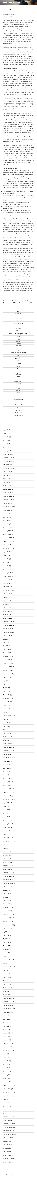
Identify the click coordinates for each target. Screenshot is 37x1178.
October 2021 (7, 628)
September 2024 (8, 506)
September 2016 (8, 841)
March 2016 (6, 862)
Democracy (18, 323)
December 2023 (8, 538)
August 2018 (6, 761)
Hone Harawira (18, 343)
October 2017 (7, 796)
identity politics (18, 345)
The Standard (18, 412)
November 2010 (7, 1085)
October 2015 (7, 879)
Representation (18, 399)
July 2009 (6, 1141)
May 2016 (6, 855)
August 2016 (6, 845)
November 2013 (7, 960)
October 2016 (7, 838)
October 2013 (7, 963)
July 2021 (5, 639)
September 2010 (8, 1092)
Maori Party (18, 366)
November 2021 (7, 625)
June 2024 (6, 517)
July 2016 (5, 848)
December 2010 (7, 1082)
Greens (18, 339)
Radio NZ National (18, 394)
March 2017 (6, 820)
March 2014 (6, 946)
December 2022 (7, 580)
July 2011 (5, 1057)
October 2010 (7, 1089)
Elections (18, 330)
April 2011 (6, 1068)
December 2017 (7, 789)
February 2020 (7, 698)
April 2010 (6, 1110)
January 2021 (6, 660)
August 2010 (6, 1096)
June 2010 (6, 1103)
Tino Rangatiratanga (18, 415)
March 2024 (6, 527)
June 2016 (6, 852)
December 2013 (7, 956)
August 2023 (7, 552)
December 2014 (7, 914)
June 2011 (6, 1061)
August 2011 (6, 1054)
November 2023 (8, 541)
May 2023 (6, 562)
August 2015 (6, 886)
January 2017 (6, 827)
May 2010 (6, 1106)
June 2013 (6, 977)
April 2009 (6, 1151)
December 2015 (7, 872)
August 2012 (6, 1012)
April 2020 (6, 691)
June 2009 (6, 1144)
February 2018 (7, 782)
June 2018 (6, 768)
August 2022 (6, 593)
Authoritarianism (18, 313)
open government (18, 381)
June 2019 (6, 726)
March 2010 (6, 1113)
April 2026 (6, 444)
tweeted (8, 303)
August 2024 (7, 510)
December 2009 (8, 1123)
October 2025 (7, 464)
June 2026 (6, 437)
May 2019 (6, 730)
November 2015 (7, 876)
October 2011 (7, 1047)
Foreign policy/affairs (18, 333)
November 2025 (8, 461)
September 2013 (8, 967)
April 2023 (6, 566)
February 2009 (7, 1158)
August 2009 (7, 1137)
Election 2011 (18, 328)
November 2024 (8, 499)
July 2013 (5, 974)
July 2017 (5, 806)
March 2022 (6, 611)
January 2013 (7, 995)
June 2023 (6, 559)
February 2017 (7, 824)
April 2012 (6, 1026)
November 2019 (7, 709)
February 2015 (7, 907)
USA (18, 421)
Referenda (18, 396)
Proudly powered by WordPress (11, 1174)
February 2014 (7, 949)
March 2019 (6, 736)
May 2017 (5, 813)
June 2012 (6, 1019)
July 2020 (5, 681)
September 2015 (8, 883)
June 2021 (6, 642)
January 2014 (7, 953)
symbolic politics (18, 408)
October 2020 (7, 670)
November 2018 (7, 750)
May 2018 (6, 771)
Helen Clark (18, 341)
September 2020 (8, 674)
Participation (18, 383)
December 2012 (7, 998)
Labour (18, 363)
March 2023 (6, 569)
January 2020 (7, 702)
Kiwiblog (18, 360)
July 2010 (5, 1099)
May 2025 (6, 478)
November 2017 (7, 792)
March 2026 (6, 447)
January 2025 (7, 492)
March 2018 (6, 778)
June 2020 (6, 684)
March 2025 (6, 485)
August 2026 (7, 430)
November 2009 (8, 1127)
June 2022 (6, 600)
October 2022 (7, 587)
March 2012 (6, 1029)
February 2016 (7, 866)
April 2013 (6, 984)
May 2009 (6, 1148)
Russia (18, 401)
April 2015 (6, 900)
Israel (18, 355)
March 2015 (6, 904)
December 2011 (7, 1040)
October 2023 (7, 545)
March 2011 (6, 1071)
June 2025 (6, 475)
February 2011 (7, 1075)
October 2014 (7, 921)
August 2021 (6, 635)
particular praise (26, 94)
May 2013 (6, 981)
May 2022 (6, 604)
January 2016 (7, 869)
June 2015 (6, 893)
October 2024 (7, 503)
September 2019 (8, 716)
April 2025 (6, 482)
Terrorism (18, 410)
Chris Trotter (18, 318)
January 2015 (7, 911)
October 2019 (7, 712)
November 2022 (7, 583)
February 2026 (7, 451)
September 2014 (8, 925)
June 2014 (6, 935)
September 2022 (8, 590)
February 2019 (7, 740)
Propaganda (18, 390)
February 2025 (7, 489)
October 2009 (7, 1130)
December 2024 (8, 496)
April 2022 (6, 607)
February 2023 (7, 573)
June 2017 (6, 810)
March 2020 (6, 695)
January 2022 (7, 618)
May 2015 (6, 897)
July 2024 (5, 513)
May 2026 (6, 440)
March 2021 (6, 653)
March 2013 (6, 988)
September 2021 (8, 632)
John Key (18, 358)
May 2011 (5, 1064)
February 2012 (7, 1033)
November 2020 (8, 667)
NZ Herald (18, 379)
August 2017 (6, 803)
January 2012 (6, 1036)
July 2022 (5, 597)
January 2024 (7, 534)
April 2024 (6, 524)
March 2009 (6, 1155)
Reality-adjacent (9, 16)
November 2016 (7, 834)
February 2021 (7, 656)
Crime (18, 320)
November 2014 (7, 918)
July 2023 (5, 555)
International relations (18, 353)
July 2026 (5, 433)
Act (18, 311)
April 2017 (6, 817)
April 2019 (6, 733)
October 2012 (7, 1005)
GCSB (18, 336)
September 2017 (8, 799)
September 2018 (8, 757)
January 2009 (7, 1162)
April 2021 (6, 649)
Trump (18, 418)
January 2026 (7, 454)
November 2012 (7, 1001)
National (18, 374)
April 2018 (6, 775)
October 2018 (7, 754)
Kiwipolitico (11, 2)
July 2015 (5, 890)
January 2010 (7, 1120)
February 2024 (7, 531)
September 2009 (8, 1134)
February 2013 (7, 991)
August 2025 (7, 471)
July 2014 (5, 932)
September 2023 (8, 548)
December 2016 (7, 831)
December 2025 (8, 457)
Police (18, 388)
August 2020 (7, 677)
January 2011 (6, 1078)
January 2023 (7, 576)
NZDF (18, 376)
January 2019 (7, 743)
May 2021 (5, 646)
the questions (23, 73)
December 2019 (7, 705)
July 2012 (5, 1015)
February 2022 (7, 614)
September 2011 (8, 1050)
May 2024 (6, 520)
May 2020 (6, 688)
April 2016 (6, 859)
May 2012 (5, 1022)
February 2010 (7, 1117)
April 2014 (6, 942)
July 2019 (5, 723)
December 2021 (7, 621)
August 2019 (6, 719)
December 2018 (7, 747)
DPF (18, 326)
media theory (18, 371)
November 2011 (7, 1043)
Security (18, 405)
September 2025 (8, 468)
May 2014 (6, 939)
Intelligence (18, 350)
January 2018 (7, 785)
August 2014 (6, 928)
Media (18, 368)
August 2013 (6, 970)
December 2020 (8, 663)
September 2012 (8, 1008)
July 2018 (5, 764)
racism (18, 392)
